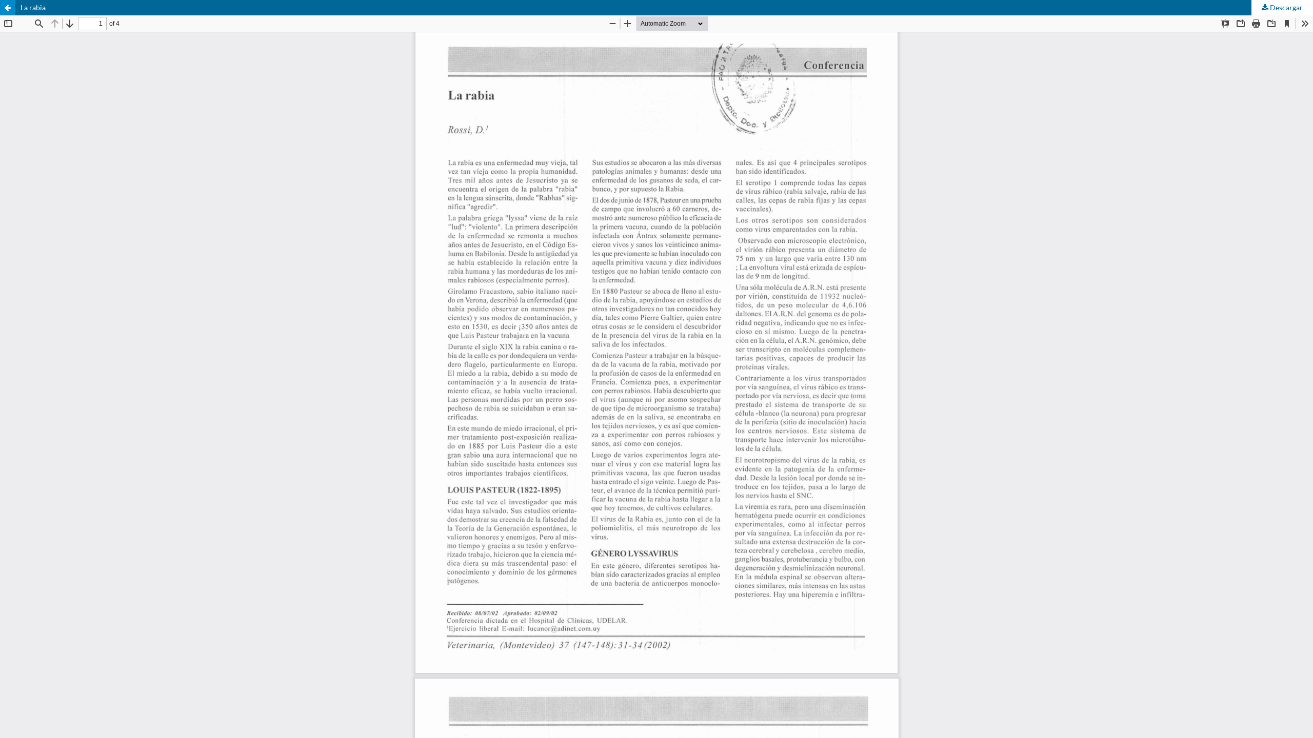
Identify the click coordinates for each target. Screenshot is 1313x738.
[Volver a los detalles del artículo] (7, 7)
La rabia (33, 7)
